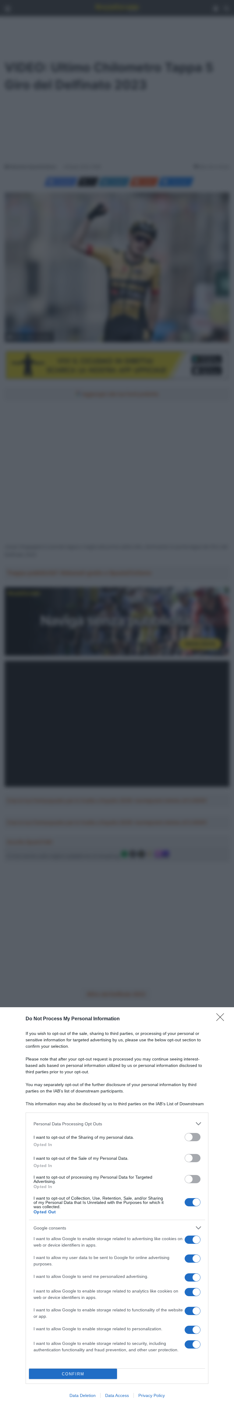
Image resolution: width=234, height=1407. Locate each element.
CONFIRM (73, 1374)
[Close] (222, 1019)
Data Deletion (82, 1395)
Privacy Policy (151, 1395)
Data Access (117, 1395)
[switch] (192, 1137)
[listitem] (117, 1123)
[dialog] (117, 1207)
